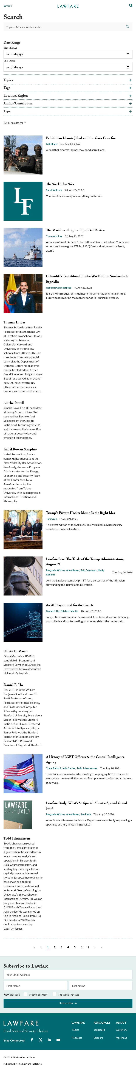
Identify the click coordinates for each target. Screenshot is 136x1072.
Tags (7, 88)
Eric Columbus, (89, 570)
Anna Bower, (73, 570)
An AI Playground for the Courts (69, 605)
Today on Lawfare (38, 994)
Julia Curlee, (69, 768)
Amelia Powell (14, 403)
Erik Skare (51, 144)
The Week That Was (60, 184)
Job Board (99, 1029)
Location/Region (16, 95)
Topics (8, 80)
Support (98, 1037)
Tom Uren (51, 518)
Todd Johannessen (87, 768)
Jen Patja (86, 814)
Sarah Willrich (54, 190)
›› (102, 947)
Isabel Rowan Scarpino (58, 287)
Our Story (121, 1029)
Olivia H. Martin (69, 611)
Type (7, 111)
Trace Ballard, (53, 768)
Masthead (121, 1037)
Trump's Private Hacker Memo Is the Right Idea (80, 513)
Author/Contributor (18, 103)
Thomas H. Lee (54, 236)
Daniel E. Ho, (53, 611)
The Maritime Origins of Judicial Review (75, 230)
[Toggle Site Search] (130, 6)
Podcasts (77, 1037)
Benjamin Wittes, (56, 570)
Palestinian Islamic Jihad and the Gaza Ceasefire (81, 138)
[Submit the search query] (127, 26)
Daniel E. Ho (13, 685)
